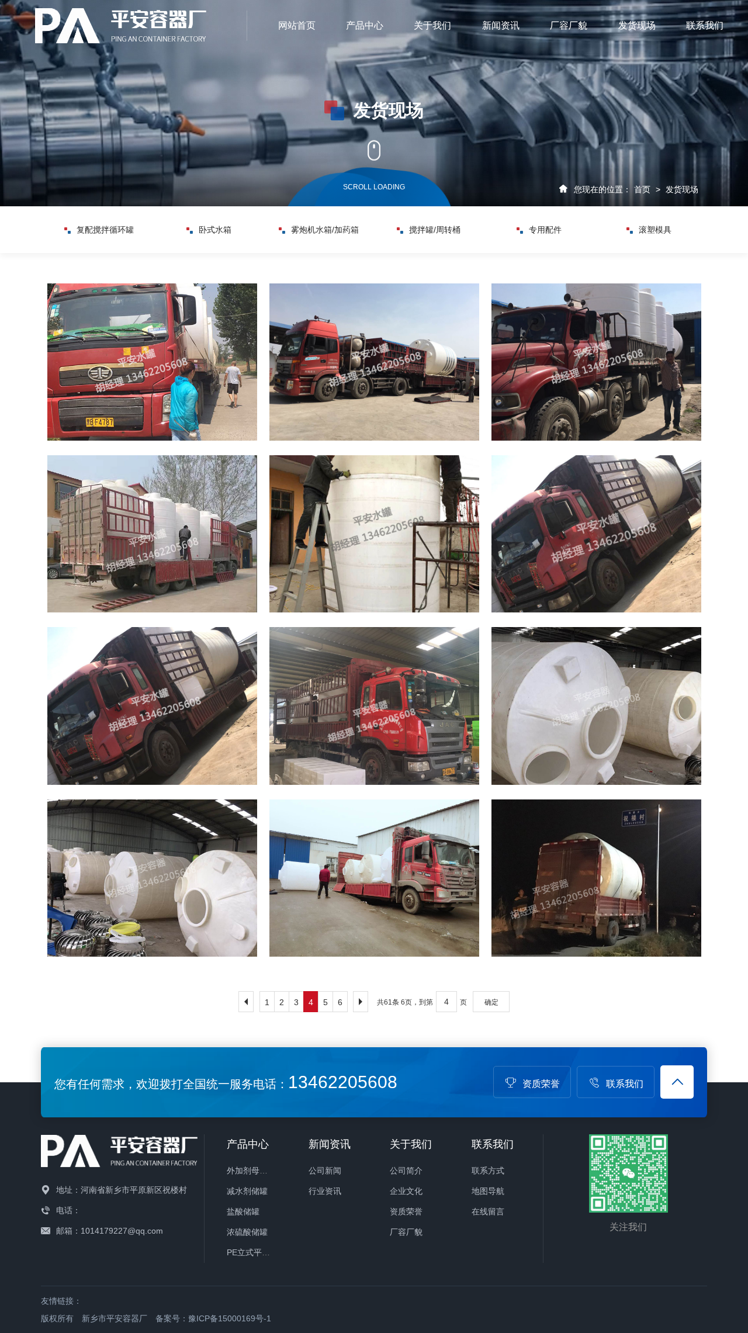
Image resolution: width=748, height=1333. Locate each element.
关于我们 (432, 25)
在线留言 (488, 1211)
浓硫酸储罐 (247, 1232)
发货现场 (637, 25)
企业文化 (406, 1191)
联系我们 (704, 25)
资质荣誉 (541, 1084)
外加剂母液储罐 (255, 1170)
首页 (642, 189)
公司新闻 (325, 1170)
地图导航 (488, 1191)
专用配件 (434, 229)
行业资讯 (325, 1191)
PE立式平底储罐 (256, 1252)
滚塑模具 (545, 229)
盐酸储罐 (243, 1211)
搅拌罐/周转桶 (325, 229)
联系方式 (488, 1170)
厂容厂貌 (568, 25)
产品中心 (364, 25)
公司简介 (406, 1170)
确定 (491, 1002)
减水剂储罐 (247, 1191)
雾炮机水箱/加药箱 (215, 229)
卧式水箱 (105, 229)
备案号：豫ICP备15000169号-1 (213, 1318)
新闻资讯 (501, 25)
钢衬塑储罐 (655, 229)
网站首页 (297, 25)
